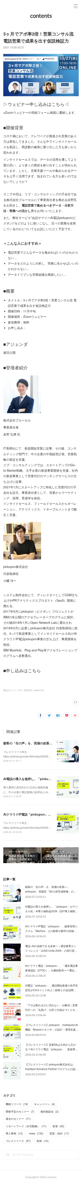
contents (41, 15)
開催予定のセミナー (20, 1111)
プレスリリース (18, 1141)
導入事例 (14, 1133)
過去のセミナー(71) (13, 690)
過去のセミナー (18, 1118)
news (36, 1133)
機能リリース (17, 1104)
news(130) (38, 690)
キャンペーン (44, 1104)
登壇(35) (28, 690)
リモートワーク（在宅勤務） (26, 1126)
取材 (43, 1141)
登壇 (58, 1126)
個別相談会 (49, 1111)
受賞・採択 (59, 1133)
